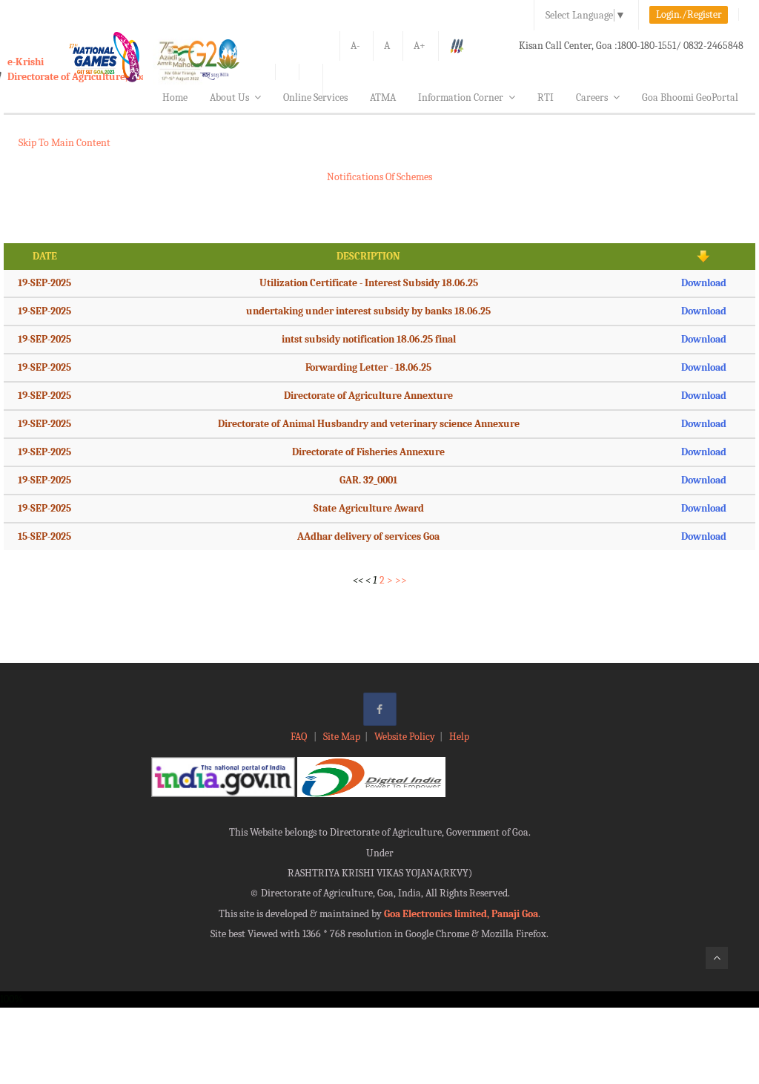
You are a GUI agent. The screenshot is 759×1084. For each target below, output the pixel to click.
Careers (592, 97)
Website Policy (404, 736)
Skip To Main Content (64, 142)
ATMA (383, 97)
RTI (545, 97)
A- (355, 45)
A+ (419, 45)
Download (703, 283)
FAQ (300, 736)
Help (459, 736)
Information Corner (460, 97)
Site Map (341, 736)
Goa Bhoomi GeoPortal (690, 97)
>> (401, 580)
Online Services (315, 97)
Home (175, 97)
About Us (229, 97)
